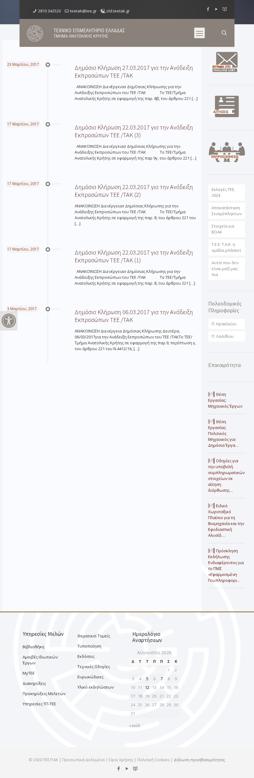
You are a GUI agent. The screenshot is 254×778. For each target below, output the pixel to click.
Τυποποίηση (89, 646)
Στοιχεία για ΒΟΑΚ (223, 229)
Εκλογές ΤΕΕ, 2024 (223, 192)
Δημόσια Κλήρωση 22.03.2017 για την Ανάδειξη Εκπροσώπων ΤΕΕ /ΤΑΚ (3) (134, 131)
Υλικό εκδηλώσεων (95, 687)
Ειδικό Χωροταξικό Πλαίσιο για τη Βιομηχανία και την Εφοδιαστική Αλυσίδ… (226, 520)
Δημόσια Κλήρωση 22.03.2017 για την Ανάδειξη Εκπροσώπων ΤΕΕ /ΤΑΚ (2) (134, 190)
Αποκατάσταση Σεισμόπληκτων (227, 210)
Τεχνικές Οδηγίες (93, 666)
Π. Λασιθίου (223, 336)
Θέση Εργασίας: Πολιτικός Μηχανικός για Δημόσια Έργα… (223, 433)
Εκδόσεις (85, 656)
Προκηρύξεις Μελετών (44, 693)
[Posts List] (225, 9)
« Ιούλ (134, 725)
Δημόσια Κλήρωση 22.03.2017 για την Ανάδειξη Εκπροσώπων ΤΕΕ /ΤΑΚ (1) (134, 256)
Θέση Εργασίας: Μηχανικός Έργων (225, 400)
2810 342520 (49, 11)
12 (147, 687)
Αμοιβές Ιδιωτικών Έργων (40, 660)
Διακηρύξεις (34, 683)
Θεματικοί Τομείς (93, 636)
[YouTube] (216, 9)
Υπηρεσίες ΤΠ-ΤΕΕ (39, 704)
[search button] (224, 33)
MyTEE (29, 673)
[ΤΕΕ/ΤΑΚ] (35, 33)
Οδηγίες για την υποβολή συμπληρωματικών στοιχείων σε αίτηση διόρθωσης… (226, 475)
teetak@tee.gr (83, 11)
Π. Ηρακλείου (224, 324)
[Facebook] (208, 9)
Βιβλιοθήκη (33, 646)
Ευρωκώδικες (90, 677)
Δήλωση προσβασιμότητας (199, 759)
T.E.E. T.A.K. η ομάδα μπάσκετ (226, 247)
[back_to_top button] (224, 765)
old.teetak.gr (118, 11)
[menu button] (199, 33)
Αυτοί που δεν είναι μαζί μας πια (225, 268)
